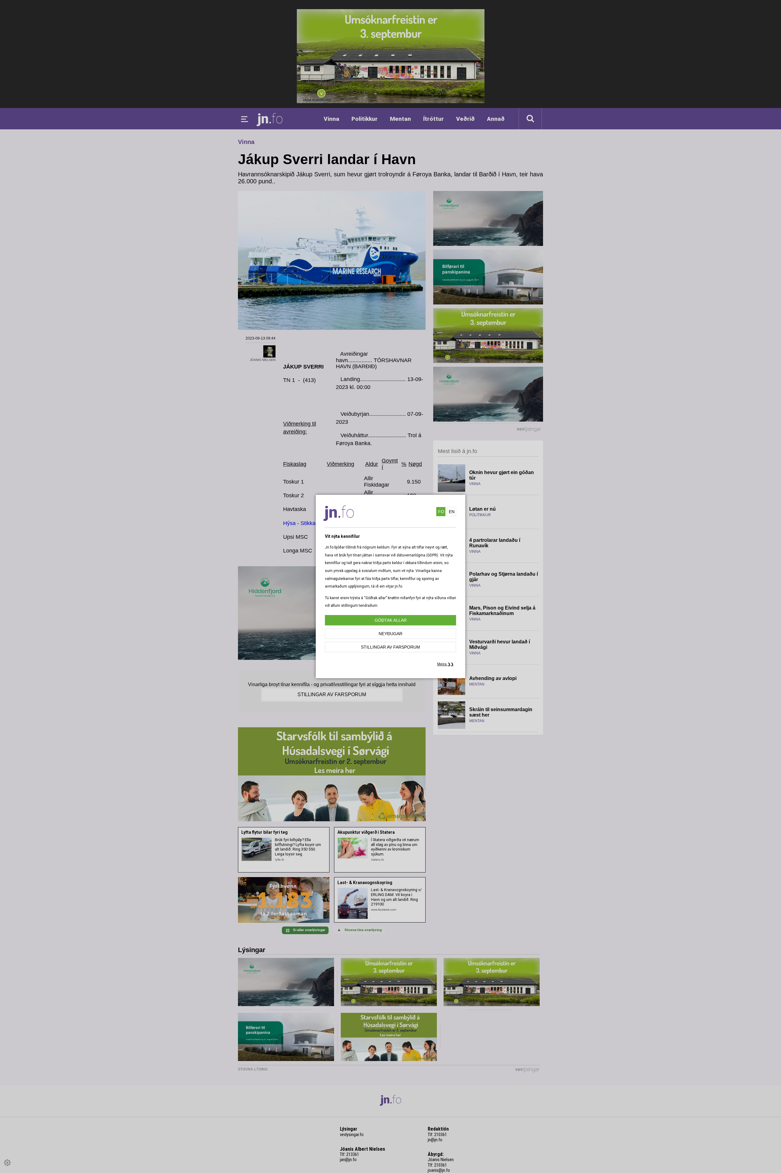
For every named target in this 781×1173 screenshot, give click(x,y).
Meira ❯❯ (445, 664)
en (452, 511)
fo (441, 511)
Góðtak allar (391, 620)
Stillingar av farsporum (390, 647)
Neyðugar (390, 633)
